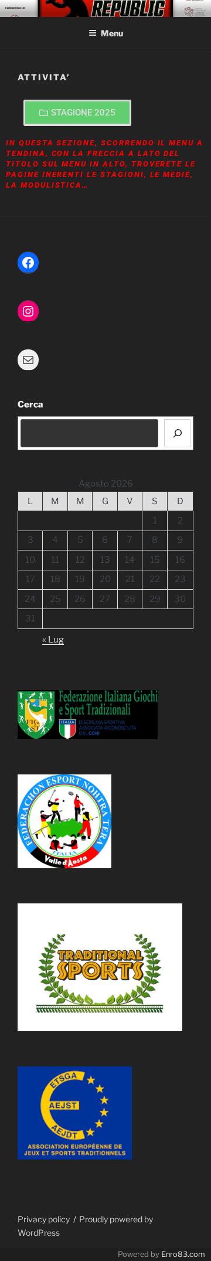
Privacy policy (44, 1219)
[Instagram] (28, 311)
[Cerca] (177, 433)
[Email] (28, 360)
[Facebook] (28, 262)
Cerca (30, 404)
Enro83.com (183, 1254)
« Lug (53, 639)
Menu (112, 33)
